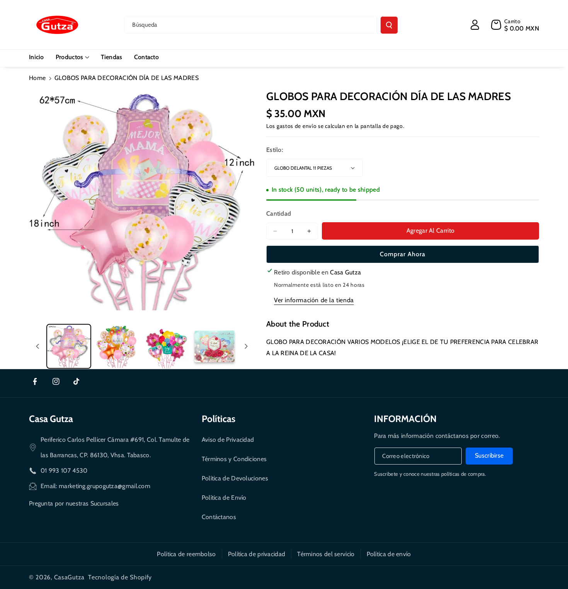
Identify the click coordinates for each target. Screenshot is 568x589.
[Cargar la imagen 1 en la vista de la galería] (68, 346)
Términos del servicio (325, 554)
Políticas (218, 418)
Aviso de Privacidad (228, 439)
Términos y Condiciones (234, 459)
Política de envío (389, 554)
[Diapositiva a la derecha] (246, 346)
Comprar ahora (402, 254)
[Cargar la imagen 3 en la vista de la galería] (166, 346)
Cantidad (278, 213)
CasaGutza (69, 577)
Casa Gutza (51, 418)
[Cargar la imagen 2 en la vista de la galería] (117, 346)
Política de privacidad (257, 554)
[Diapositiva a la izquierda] (37, 346)
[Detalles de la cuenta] (474, 24)
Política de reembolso (186, 554)
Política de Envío (224, 497)
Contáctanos (219, 517)
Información (405, 418)
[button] (72, 57)
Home (37, 78)
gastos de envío (297, 126)
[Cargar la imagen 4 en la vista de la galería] (214, 346)
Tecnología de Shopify (120, 577)
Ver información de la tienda (314, 300)
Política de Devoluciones (235, 478)
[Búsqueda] (389, 25)
